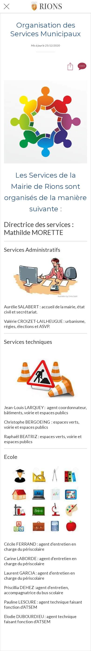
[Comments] (81, 66)
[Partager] (70, 66)
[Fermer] (6, 6)
